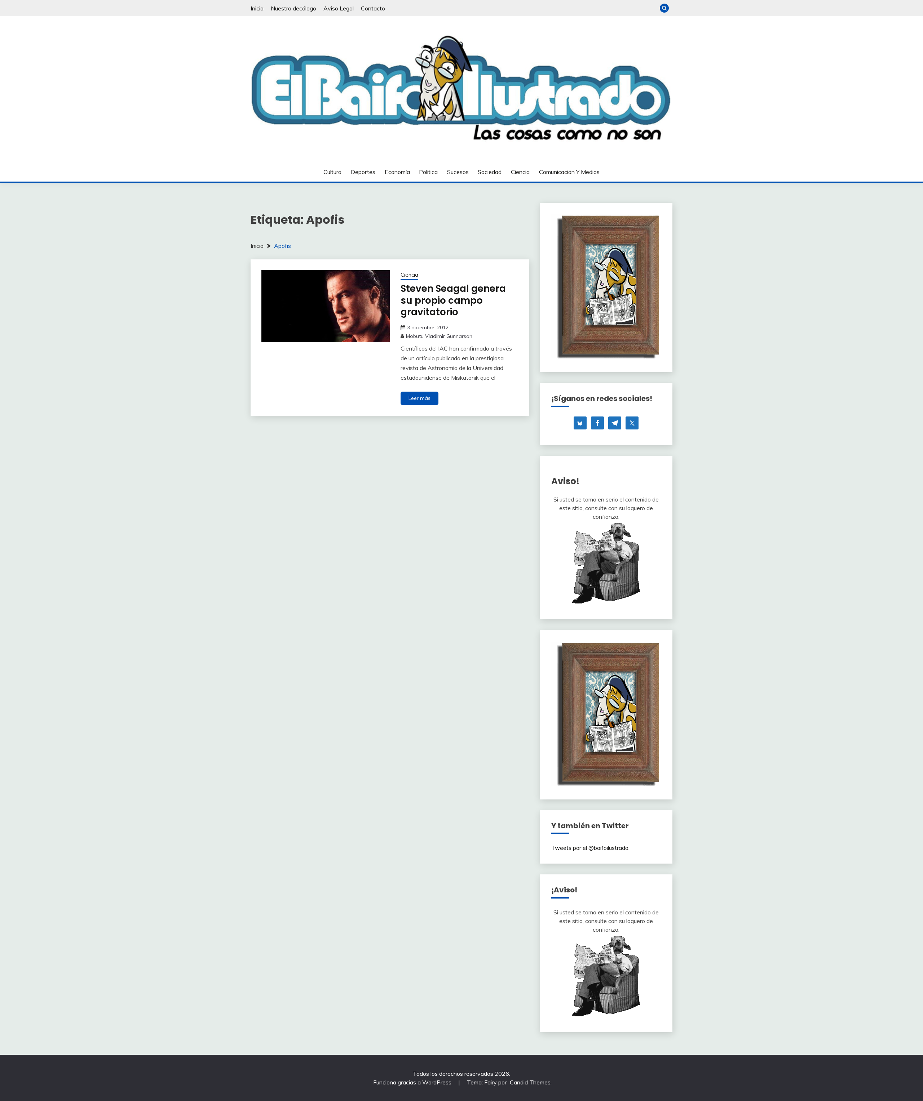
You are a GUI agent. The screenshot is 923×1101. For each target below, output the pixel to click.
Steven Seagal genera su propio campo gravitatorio (453, 300)
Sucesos (458, 171)
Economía (397, 171)
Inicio (257, 8)
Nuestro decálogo (293, 8)
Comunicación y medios (569, 171)
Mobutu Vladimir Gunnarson (439, 336)
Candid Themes (530, 1082)
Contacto (373, 8)
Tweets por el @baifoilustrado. (590, 847)
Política (428, 171)
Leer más (419, 398)
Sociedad (490, 171)
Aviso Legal (338, 8)
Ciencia (520, 171)
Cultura (332, 171)
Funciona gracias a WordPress (413, 1082)
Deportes (363, 171)
